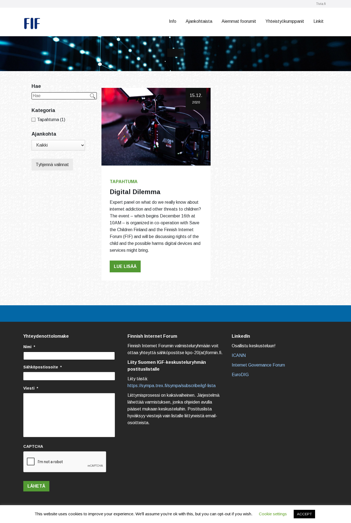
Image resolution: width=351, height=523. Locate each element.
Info (172, 21)
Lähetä (36, 486)
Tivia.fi (321, 4)
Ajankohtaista (199, 21)
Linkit (318, 21)
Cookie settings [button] (273, 513)
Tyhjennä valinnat (52, 164)
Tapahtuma (124, 181)
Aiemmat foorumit (239, 21)
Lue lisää (125, 266)
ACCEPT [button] (304, 514)
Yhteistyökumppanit (284, 21)
